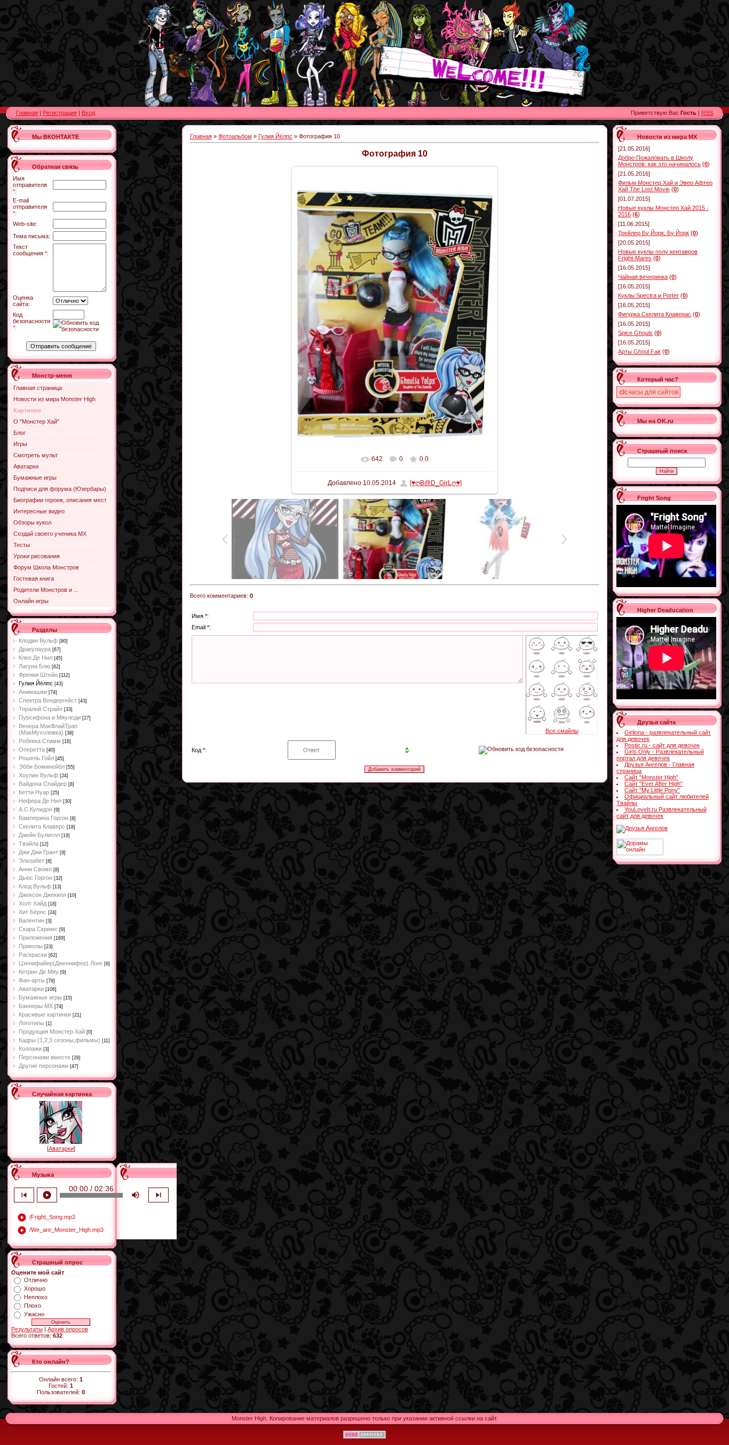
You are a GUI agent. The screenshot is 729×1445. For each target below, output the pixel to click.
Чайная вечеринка (643, 277)
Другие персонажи (43, 1066)
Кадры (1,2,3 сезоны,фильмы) (59, 1040)
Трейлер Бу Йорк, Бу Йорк (653, 233)
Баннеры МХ (36, 1006)
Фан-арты (32, 980)
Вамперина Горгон (43, 818)
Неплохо (35, 1297)
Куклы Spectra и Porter (648, 295)
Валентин (31, 920)
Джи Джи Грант (38, 852)
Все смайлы (562, 731)
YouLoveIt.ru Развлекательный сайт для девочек (661, 812)
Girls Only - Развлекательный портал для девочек (660, 754)
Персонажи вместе (44, 1057)
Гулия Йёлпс (36, 683)
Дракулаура (35, 649)
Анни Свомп (35, 869)
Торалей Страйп (40, 709)
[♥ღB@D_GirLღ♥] (436, 483)
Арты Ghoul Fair (639, 351)
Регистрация (60, 113)
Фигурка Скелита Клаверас (654, 314)
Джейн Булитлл (39, 835)
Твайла (28, 843)
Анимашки (33, 692)
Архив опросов (67, 1329)
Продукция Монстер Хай (52, 1031)
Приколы (31, 946)
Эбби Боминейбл (42, 766)
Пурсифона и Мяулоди (50, 717)
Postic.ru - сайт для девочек (662, 745)
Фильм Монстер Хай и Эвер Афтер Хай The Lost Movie (665, 185)
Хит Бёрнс (32, 912)
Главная (27, 113)
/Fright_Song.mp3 (46, 1217)
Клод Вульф (35, 886)
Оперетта (32, 749)
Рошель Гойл (36, 758)
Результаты (27, 1329)
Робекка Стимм (40, 741)
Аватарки (31, 989)
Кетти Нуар (34, 792)
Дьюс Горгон (35, 877)
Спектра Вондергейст (48, 700)
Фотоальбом (235, 136)
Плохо (32, 1305)
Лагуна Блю (34, 666)
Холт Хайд (32, 903)
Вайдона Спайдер (43, 783)
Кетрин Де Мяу (39, 971)
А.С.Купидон (35, 809)
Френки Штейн (38, 674)
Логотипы (31, 1023)
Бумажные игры (40, 997)
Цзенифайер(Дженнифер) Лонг (60, 963)
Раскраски (33, 954)
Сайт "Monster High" (651, 777)
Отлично (35, 1280)
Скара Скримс (38, 929)
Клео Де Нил (35, 657)
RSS (707, 113)
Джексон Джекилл (42, 895)
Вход (88, 113)
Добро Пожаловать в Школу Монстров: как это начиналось (659, 160)
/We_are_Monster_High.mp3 (60, 1230)
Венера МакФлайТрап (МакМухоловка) (48, 729)
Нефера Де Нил (40, 801)
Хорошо (34, 1288)
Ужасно (34, 1314)
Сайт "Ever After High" (653, 783)
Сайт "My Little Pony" (652, 790)
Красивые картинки (45, 1014)
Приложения (35, 937)
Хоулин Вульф (38, 775)
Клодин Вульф (38, 640)
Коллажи (30, 1048)
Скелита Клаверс (42, 826)
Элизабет (31, 860)
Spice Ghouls (635, 333)
